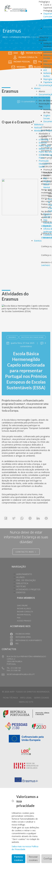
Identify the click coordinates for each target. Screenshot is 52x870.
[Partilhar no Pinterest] (30, 518)
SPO (45, 61)
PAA (18, 617)
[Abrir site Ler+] (26, 751)
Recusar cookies (33, 858)
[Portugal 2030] (39, 726)
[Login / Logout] (26, 9)
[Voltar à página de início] (15, 8)
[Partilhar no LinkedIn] (38, 518)
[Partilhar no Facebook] (5, 518)
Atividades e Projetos (20, 37)
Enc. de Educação (42, 97)
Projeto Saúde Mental (46, 184)
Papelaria (47, 82)
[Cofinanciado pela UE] (26, 738)
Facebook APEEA (23, 634)
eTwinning (43, 139)
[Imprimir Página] (46, 518)
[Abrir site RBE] (26, 765)
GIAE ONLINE (22, 605)
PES (45, 178)
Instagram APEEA (23, 637)
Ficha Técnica (10, 697)
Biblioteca (38, 124)
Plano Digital (45, 145)
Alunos (37, 88)
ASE (45, 70)
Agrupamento (24, 574)
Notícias (38, 127)
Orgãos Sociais (46, 117)
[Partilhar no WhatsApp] (22, 518)
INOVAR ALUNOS (24, 608)
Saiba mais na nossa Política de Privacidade (25, 848)
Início (5, 37)
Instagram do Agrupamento (29, 640)
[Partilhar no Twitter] (13, 518)
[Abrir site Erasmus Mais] (26, 779)
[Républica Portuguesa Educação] (26, 713)
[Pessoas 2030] (16, 726)
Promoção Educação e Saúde (44, 163)
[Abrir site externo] (20, 196)
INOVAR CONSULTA (27, 57)
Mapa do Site (26, 701)
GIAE (15, 52)
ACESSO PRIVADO (24, 621)
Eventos (38, 240)
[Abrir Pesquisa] (22, 9)
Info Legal (26, 697)
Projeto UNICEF (47, 215)
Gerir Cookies (41, 697)
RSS (17, 643)
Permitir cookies (18, 858)
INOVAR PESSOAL (21, 61)
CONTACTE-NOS (25, 551)
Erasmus (43, 142)
